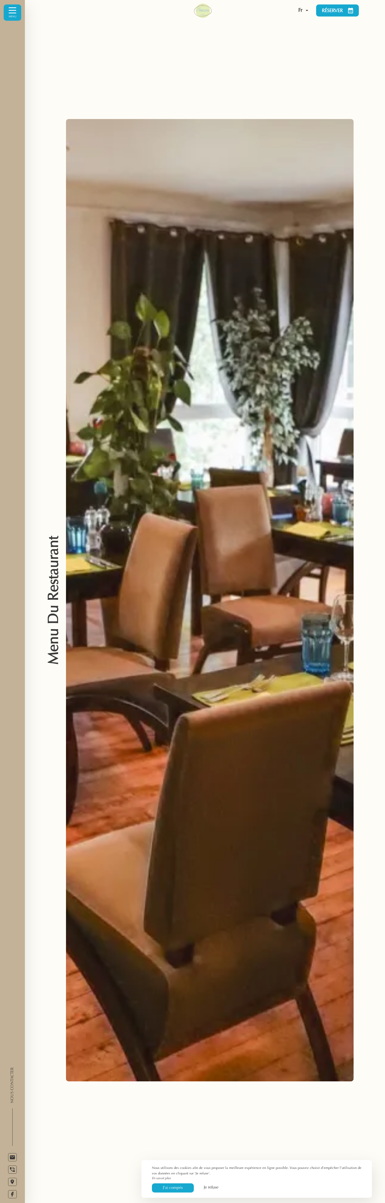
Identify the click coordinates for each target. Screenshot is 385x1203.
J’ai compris (173, 1188)
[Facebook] (12, 1194)
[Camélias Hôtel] (229, 10)
